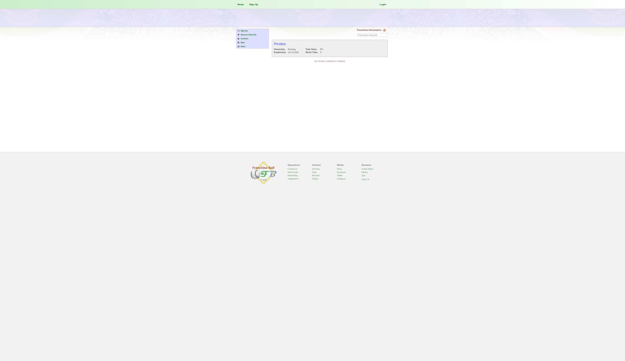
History (315, 179)
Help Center (293, 172)
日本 (363, 176)
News (339, 169)
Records (316, 175)
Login (383, 4)
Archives (316, 169)
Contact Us (292, 169)
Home (240, 4)
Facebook (341, 172)
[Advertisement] (312, 18)
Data (314, 172)
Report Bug (293, 175)
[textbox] (372, 35)
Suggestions (293, 179)
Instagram (341, 179)
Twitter (340, 175)
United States (367, 169)
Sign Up (253, 4)
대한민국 (365, 179)
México (364, 172)
